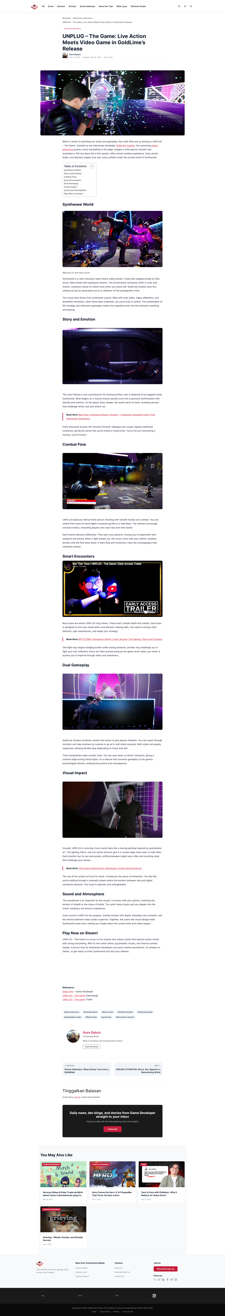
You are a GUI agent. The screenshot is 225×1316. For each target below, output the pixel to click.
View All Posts (91, 1046)
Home (94, 1312)
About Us (118, 1268)
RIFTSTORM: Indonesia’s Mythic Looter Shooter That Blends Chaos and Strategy (120, 639)
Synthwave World (72, 170)
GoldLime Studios (125, 145)
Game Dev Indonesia (82, 18)
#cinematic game (90, 1012)
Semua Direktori (82, 1276)
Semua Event (81, 1272)
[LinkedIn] (163, 1280)
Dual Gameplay (71, 183)
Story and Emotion (73, 173)
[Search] (179, 6)
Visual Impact (70, 187)
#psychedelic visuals (72, 1017)
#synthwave (106, 1017)
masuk (77, 1097)
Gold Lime (68, 991)
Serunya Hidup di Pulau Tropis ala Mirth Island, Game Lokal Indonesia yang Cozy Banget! (63, 1195)
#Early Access (107, 1012)
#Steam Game (91, 1017)
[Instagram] (175, 1280)
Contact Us (119, 1276)
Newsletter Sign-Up (165, 1269)
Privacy (116, 1312)
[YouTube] (171, 1280)
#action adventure (71, 1012)
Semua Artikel (81, 1268)
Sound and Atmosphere (75, 190)
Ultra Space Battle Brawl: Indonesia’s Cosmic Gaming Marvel (110, 868)
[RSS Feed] (155, 1280)
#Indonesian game (145, 1012)
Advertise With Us (122, 1272)
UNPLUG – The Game (74, 995)
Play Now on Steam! (73, 193)
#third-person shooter (125, 1017)
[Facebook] (167, 1280)
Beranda (66, 18)
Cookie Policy (105, 1312)
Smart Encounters (72, 180)
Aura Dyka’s (75, 54)
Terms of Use (127, 1312)
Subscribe (112, 1129)
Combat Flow (70, 177)
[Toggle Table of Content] (91, 166)
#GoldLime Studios (125, 1012)
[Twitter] (159, 1280)
